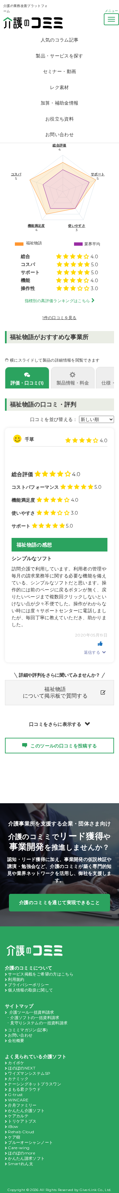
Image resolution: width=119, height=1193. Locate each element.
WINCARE (18, 1099)
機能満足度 (36, 225)
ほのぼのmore (21, 1152)
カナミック (18, 1078)
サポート (97, 174)
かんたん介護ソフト (26, 1110)
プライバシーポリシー (28, 984)
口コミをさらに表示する (55, 724)
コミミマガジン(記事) (28, 1029)
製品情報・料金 (73, 383)
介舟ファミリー (22, 1105)
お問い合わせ (59, 134)
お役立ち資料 (59, 119)
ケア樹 (14, 1137)
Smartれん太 (20, 1163)
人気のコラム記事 (60, 40)
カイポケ (16, 1062)
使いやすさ (76, 225)
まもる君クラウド (24, 1089)
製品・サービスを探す (59, 56)
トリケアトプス (22, 1121)
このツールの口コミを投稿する (63, 746)
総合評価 (59, 145)
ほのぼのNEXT (21, 1067)
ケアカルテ (18, 1115)
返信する (92, 652)
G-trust (15, 1094)
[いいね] (100, 643)
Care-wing (18, 1147)
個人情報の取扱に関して (30, 989)
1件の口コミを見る (59, 317)
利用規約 (16, 979)
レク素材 (59, 87)
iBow (13, 1126)
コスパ (16, 174)
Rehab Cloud (21, 1131)
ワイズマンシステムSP (29, 1073)
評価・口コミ (27, 383)
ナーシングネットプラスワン (34, 1083)
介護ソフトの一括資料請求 (34, 1017)
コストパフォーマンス (35, 487)
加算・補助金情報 (60, 103)
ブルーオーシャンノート (30, 1142)
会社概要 (16, 1040)
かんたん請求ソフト (26, 1158)
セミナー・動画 (59, 71)
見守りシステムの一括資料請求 (38, 1022)
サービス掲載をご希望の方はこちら (40, 974)
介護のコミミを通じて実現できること (59, 902)
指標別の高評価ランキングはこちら (57, 300)
